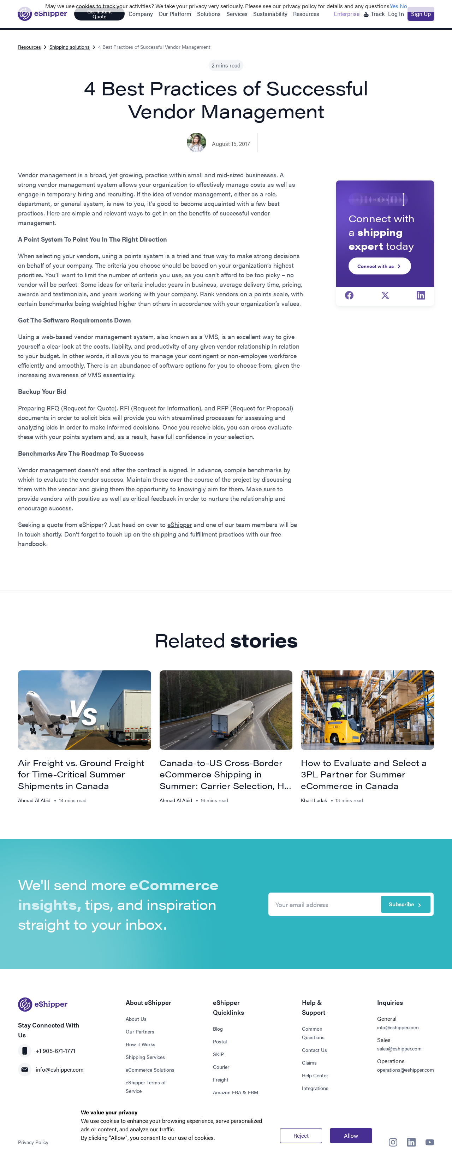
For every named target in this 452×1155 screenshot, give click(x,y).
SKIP (218, 1054)
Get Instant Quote (99, 14)
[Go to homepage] (42, 14)
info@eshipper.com (60, 1069)
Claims (309, 1062)
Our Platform (175, 14)
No (403, 6)
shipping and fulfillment (185, 533)
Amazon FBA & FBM (235, 1092)
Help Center (315, 1075)
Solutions (209, 14)
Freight (220, 1079)
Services (237, 14)
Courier (221, 1066)
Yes (394, 6)
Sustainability (270, 14)
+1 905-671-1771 (55, 1051)
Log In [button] (396, 14)
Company (141, 14)
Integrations (315, 1087)
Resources (306, 14)
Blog (218, 1028)
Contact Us (314, 1049)
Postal (220, 1041)
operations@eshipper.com (405, 1069)
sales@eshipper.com (399, 1048)
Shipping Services (145, 1056)
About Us (136, 1018)
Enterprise (346, 14)
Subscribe (401, 904)
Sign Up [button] (421, 14)
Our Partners (140, 1031)
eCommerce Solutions (150, 1069)
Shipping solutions (69, 46)
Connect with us (375, 266)
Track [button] (377, 14)
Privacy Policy (33, 1141)
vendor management (202, 193)
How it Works (140, 1044)
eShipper (179, 524)
